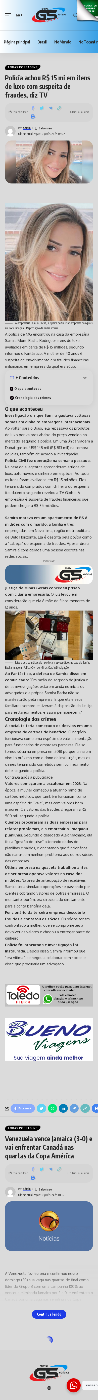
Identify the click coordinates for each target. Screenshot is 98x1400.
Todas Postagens (23, 67)
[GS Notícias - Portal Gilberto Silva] (49, 15)
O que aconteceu (27, 388)
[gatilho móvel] (9, 15)
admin (27, 128)
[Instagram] (49, 1388)
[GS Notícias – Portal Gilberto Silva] (49, 1373)
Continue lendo (49, 1314)
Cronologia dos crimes (33, 397)
